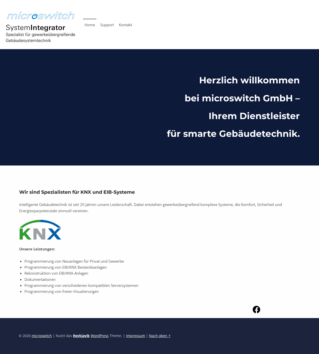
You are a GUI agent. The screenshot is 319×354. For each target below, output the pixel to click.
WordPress (100, 336)
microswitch (42, 336)
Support (107, 24)
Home (89, 24)
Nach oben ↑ (160, 336)
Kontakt (125, 24)
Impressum (135, 336)
